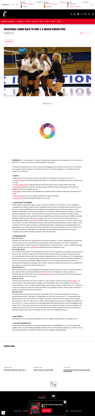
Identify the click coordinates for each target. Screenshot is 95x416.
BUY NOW (47, 411)
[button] (16, 4)
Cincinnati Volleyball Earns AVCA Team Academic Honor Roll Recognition (76, 370)
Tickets (71, 14)
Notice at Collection (76, 411)
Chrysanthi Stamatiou (45, 274)
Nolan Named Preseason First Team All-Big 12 (15, 370)
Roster (35, 21)
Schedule (20, 21)
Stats (47, 21)
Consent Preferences (28, 411)
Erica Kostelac (17, 187)
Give (78, 14)
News (41, 21)
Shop (74, 14)
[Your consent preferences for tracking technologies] (3, 413)
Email (85, 14)
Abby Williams (17, 191)
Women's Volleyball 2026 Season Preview (43, 370)
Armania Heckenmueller (20, 185)
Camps (53, 21)
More (58, 21)
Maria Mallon (73, 281)
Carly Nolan (17, 196)
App (82, 14)
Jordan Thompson (19, 180)
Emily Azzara (33, 220)
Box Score (10, 41)
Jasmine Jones (18, 198)
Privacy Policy (17, 411)
